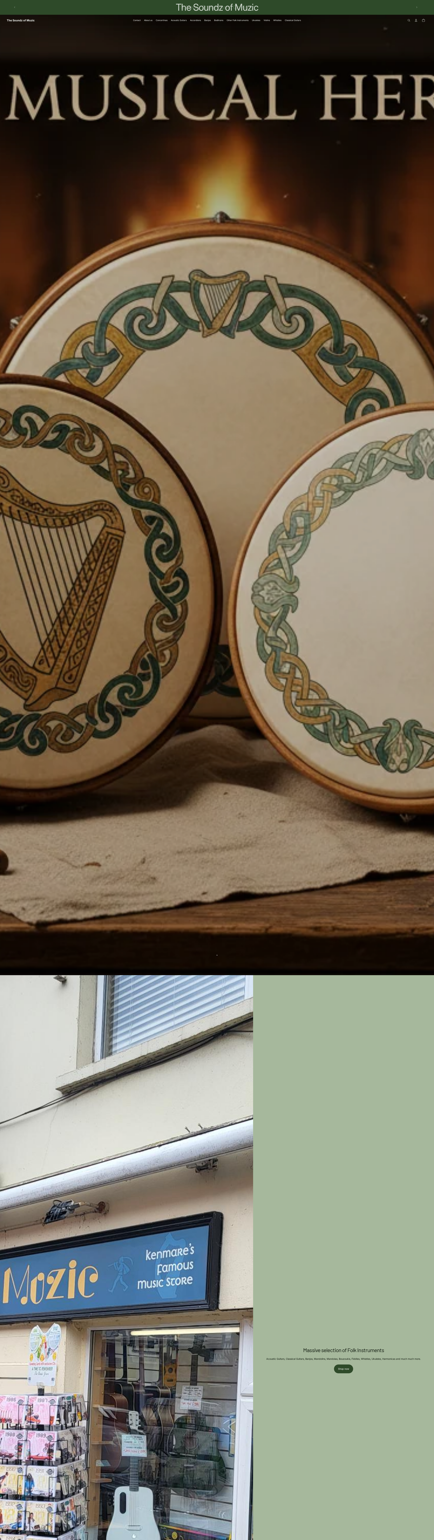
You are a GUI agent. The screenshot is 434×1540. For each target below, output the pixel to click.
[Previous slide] (14, 7)
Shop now (343, 1368)
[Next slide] (416, 7)
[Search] (409, 20)
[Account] (416, 20)
